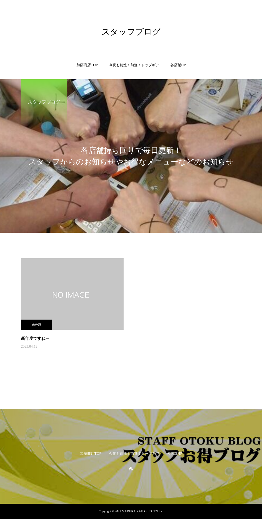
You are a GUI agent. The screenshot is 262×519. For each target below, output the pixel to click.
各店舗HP (178, 65)
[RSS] (131, 468)
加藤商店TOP (87, 65)
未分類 (36, 324)
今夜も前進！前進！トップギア (134, 65)
